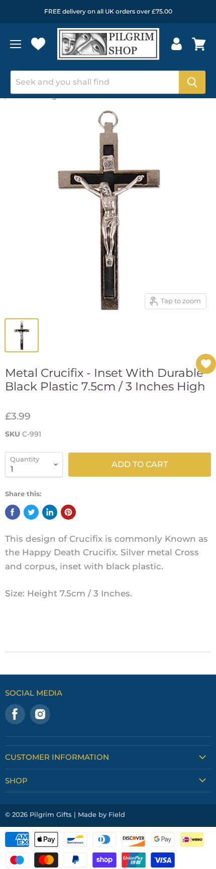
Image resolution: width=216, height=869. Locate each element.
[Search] (192, 82)
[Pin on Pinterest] (68, 512)
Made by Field (101, 814)
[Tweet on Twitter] (31, 512)
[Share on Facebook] (12, 512)
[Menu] (15, 44)
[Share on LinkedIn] (49, 512)
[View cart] (199, 44)
